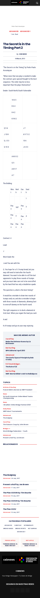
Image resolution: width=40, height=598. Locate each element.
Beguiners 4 (26, 370)
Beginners (14, 368)
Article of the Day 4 (23, 364)
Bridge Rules (11, 379)
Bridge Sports (21, 379)
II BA (25, 401)
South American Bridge (20, 414)
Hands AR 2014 (27, 399)
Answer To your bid (15, 359)
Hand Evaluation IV (25, 396)
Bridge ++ (6, 428)
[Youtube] (28, 590)
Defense (22, 386)
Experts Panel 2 (20, 388)
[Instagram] (17, 590)
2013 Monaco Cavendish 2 (20, 347)
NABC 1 (27, 409)
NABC (21, 409)
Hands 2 (8, 398)
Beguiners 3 (17, 370)
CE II (25, 381)
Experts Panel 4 (18, 390)
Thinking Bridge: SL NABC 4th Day (29, 544)
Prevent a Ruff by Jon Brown (13, 438)
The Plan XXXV (9, 509)
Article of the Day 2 (17, 362)
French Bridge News (19, 392)
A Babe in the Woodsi (13, 355)
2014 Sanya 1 (19, 349)
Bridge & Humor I (11, 373)
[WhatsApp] (25, 38)
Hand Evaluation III (12, 396)
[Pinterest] (20, 38)
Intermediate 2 (21, 403)
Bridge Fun (15, 375)
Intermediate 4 (24, 405)
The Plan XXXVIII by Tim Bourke (17, 492)
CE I (20, 381)
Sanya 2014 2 (25, 412)
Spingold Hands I (19, 416)
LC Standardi (13, 409)
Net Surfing (15, 411)
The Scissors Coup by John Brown (15, 424)
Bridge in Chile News (21, 377)
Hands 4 (23, 398)
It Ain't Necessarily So (16, 407)
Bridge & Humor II (24, 373)
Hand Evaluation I (19, 394)
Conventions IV (22, 385)
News (23, 411)
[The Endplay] (20, 460)
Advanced (14, 31)
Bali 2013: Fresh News (15, 366)
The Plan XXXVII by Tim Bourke (17, 501)
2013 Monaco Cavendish (29, 344)
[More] (29, 38)
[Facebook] (10, 38)
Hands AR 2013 (16, 399)
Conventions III (11, 385)
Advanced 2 (14, 357)
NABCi (8, 411)
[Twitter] (15, 38)
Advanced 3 (24, 357)
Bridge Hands (25, 375)
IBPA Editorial (18, 401)
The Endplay (9, 475)
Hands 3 (15, 398)
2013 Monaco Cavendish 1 (29, 346)
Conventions (11, 383)
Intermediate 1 (10, 403)
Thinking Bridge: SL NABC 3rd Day (10, 544)
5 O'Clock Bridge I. (18, 351)
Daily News (14, 386)
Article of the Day (18, 360)
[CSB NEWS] (15, 54)
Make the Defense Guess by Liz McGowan (18, 342)
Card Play (10, 339)
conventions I (22, 383)
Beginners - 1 (23, 368)
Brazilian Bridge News (18, 372)
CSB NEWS (23, 54)
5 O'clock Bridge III (18, 353)
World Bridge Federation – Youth (15, 431)
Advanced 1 (25, 31)
